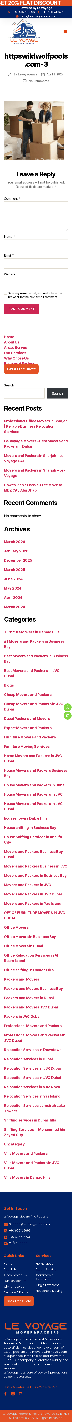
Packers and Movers (21, 979)
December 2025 (18, 560)
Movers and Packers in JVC (27, 885)
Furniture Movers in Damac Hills (31, 632)
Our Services (15, 353)
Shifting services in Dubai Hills (30, 1120)
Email (9, 255)
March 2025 (14, 570)
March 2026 (14, 542)
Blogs (9, 685)
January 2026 (16, 551)
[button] (65, 31)
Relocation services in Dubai (28, 1059)
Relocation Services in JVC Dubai (32, 1078)
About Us (11, 342)
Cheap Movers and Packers (28, 694)
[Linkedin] (20, 1393)
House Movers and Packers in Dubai (34, 785)
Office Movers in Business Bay (30, 937)
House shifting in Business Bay (30, 828)
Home (9, 337)
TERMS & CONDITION (17, 1387)
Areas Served (15, 347)
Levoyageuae (27, 74)
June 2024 (13, 579)
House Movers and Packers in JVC (33, 794)
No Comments (39, 81)
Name (9, 237)
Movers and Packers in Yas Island (32, 903)
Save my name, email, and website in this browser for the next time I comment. (35, 295)
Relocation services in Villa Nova (32, 1087)
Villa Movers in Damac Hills (27, 1177)
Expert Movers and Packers (27, 728)
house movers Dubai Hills (25, 818)
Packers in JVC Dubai (22, 1016)
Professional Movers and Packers (33, 1026)
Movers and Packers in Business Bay (35, 875)
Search (9, 385)
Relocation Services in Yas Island (32, 1096)
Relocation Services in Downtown (33, 1050)
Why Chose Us (16, 358)
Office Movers (16, 927)
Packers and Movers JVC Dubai (31, 1007)
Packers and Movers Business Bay (33, 988)
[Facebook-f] (5, 1393)
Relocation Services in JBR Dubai (32, 1068)
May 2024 (12, 588)
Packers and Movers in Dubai (29, 998)
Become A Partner (19, 363)
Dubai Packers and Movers (27, 718)
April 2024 (13, 597)
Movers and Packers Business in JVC (35, 866)
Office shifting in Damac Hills (29, 970)
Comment (12, 199)
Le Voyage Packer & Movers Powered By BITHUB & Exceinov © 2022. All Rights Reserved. (36, 1416)
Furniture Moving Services (26, 746)
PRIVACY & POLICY (45, 1387)
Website (9, 274)
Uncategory (14, 1144)
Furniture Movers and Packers (30, 737)
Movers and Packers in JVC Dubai (33, 894)
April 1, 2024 (55, 74)
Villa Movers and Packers (26, 1153)
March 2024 (14, 607)
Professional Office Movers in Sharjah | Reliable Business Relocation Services (35, 426)
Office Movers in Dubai (23, 946)
